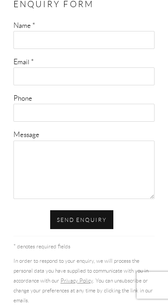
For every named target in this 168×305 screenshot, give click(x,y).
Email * (23, 61)
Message (26, 134)
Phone (22, 98)
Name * (24, 25)
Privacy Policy (76, 280)
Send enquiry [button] (82, 220)
